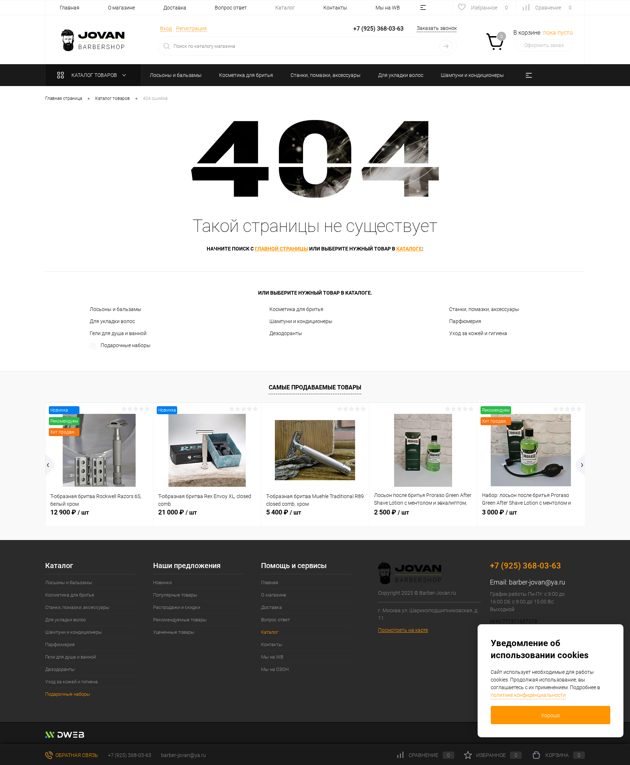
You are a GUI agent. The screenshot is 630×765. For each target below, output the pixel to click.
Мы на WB (388, 8)
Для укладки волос (112, 321)
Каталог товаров (94, 75)
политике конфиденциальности (528, 695)
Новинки (162, 582)
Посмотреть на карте (403, 630)
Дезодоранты (285, 333)
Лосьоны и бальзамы (115, 309)
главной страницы (281, 249)
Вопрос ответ (231, 8)
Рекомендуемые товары (180, 619)
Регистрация (191, 28)
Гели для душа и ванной (118, 333)
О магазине (121, 8)
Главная (69, 8)
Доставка (174, 8)
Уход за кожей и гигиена (478, 333)
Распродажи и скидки (176, 607)
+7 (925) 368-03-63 (129, 755)
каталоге (409, 249)
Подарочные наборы (126, 345)
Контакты (335, 8)
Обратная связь (76, 755)
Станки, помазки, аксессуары (484, 309)
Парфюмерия (465, 321)
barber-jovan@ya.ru (537, 582)
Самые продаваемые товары (315, 387)
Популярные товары (175, 595)
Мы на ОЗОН (275, 669)
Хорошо (550, 715)
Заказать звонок (437, 28)
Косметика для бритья (296, 309)
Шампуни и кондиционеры (300, 321)
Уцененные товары (173, 632)
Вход (166, 28)
